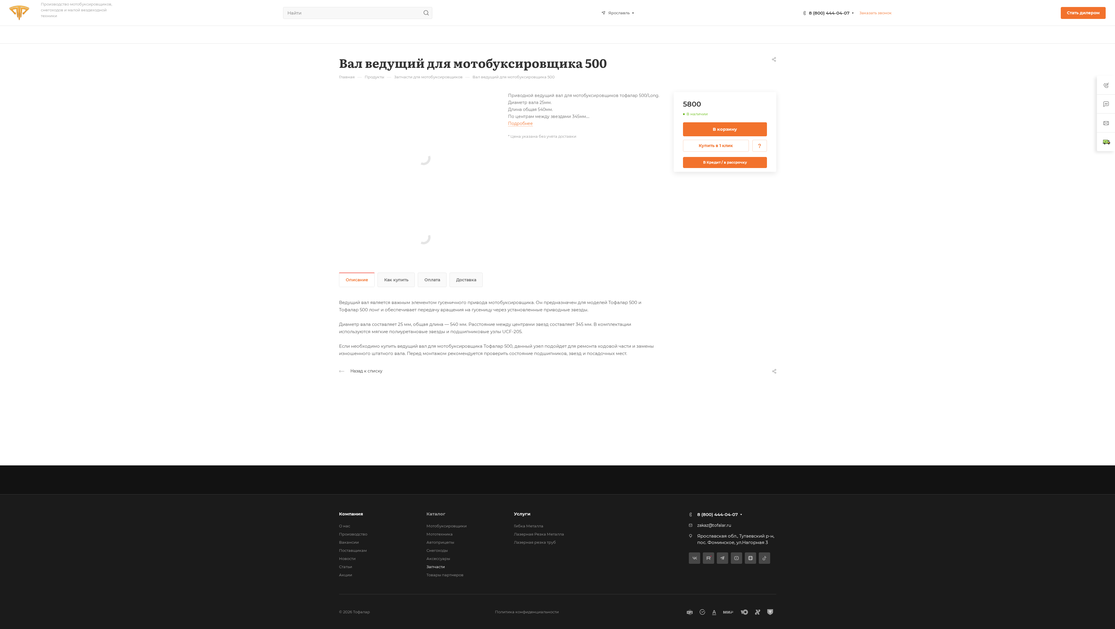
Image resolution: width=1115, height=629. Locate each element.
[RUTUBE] (708, 558)
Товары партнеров (444, 575)
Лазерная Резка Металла (539, 534)
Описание (357, 279)
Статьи (345, 566)
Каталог (435, 514)
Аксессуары (438, 558)
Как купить (396, 279)
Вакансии (349, 542)
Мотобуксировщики (446, 526)
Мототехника (439, 534)
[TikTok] (764, 558)
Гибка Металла (528, 526)
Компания (351, 514)
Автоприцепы (440, 542)
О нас (344, 526)
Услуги (522, 514)
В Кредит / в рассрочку (725, 162)
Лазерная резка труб (535, 542)
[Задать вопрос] (759, 146)
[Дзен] (750, 558)
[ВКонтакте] (694, 558)
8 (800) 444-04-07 (829, 13)
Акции (345, 575)
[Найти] (427, 13)
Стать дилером (1083, 12)
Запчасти (435, 566)
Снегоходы (437, 550)
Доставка (466, 279)
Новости (347, 558)
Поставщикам (353, 550)
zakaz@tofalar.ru (714, 525)
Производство (353, 534)
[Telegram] (722, 558)
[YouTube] (736, 558)
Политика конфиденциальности (527, 611)
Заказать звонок (875, 12)
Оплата (432, 279)
